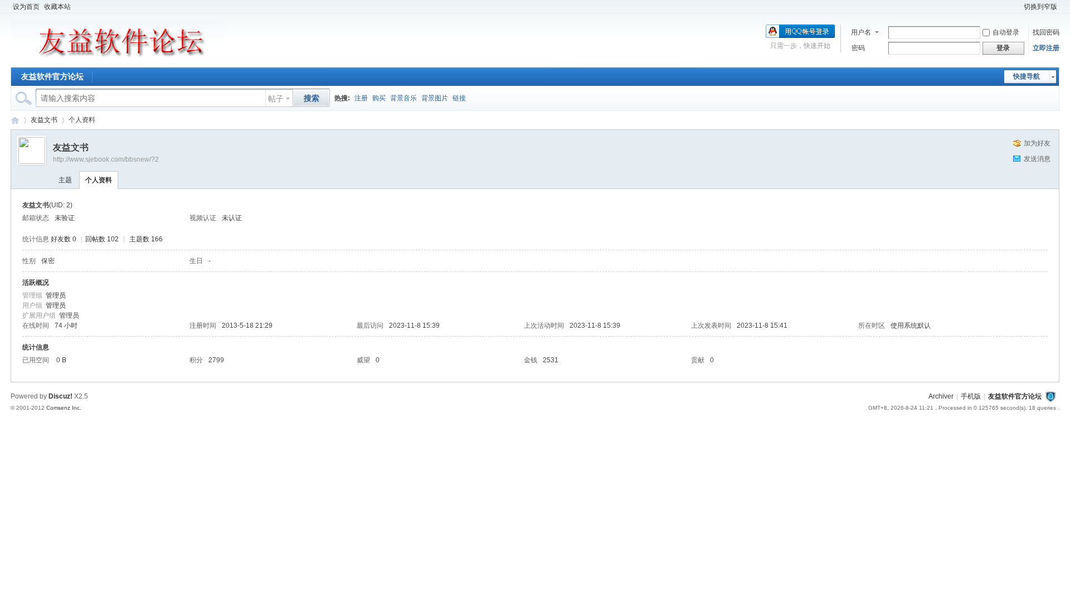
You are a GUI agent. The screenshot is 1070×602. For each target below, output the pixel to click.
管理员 (56, 295)
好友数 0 (63, 239)
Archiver (941, 396)
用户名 (861, 32)
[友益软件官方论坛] (117, 61)
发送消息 (1037, 159)
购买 (379, 98)
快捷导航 (1026, 76)
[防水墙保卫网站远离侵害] (1050, 396)
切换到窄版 (1040, 7)
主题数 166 (146, 239)
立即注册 (1046, 48)
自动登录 (1006, 32)
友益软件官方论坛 (52, 76)
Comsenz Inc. (63, 408)
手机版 (971, 396)
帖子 (276, 98)
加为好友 (1037, 143)
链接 (459, 98)
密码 (858, 48)
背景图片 (434, 98)
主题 (65, 180)
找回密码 (1046, 32)
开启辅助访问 (1016, 6)
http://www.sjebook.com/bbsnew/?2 (106, 159)
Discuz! (60, 396)
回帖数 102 (102, 239)
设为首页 (26, 7)
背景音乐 (403, 98)
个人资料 (98, 180)
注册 (361, 98)
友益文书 (44, 120)
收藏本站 (57, 7)
